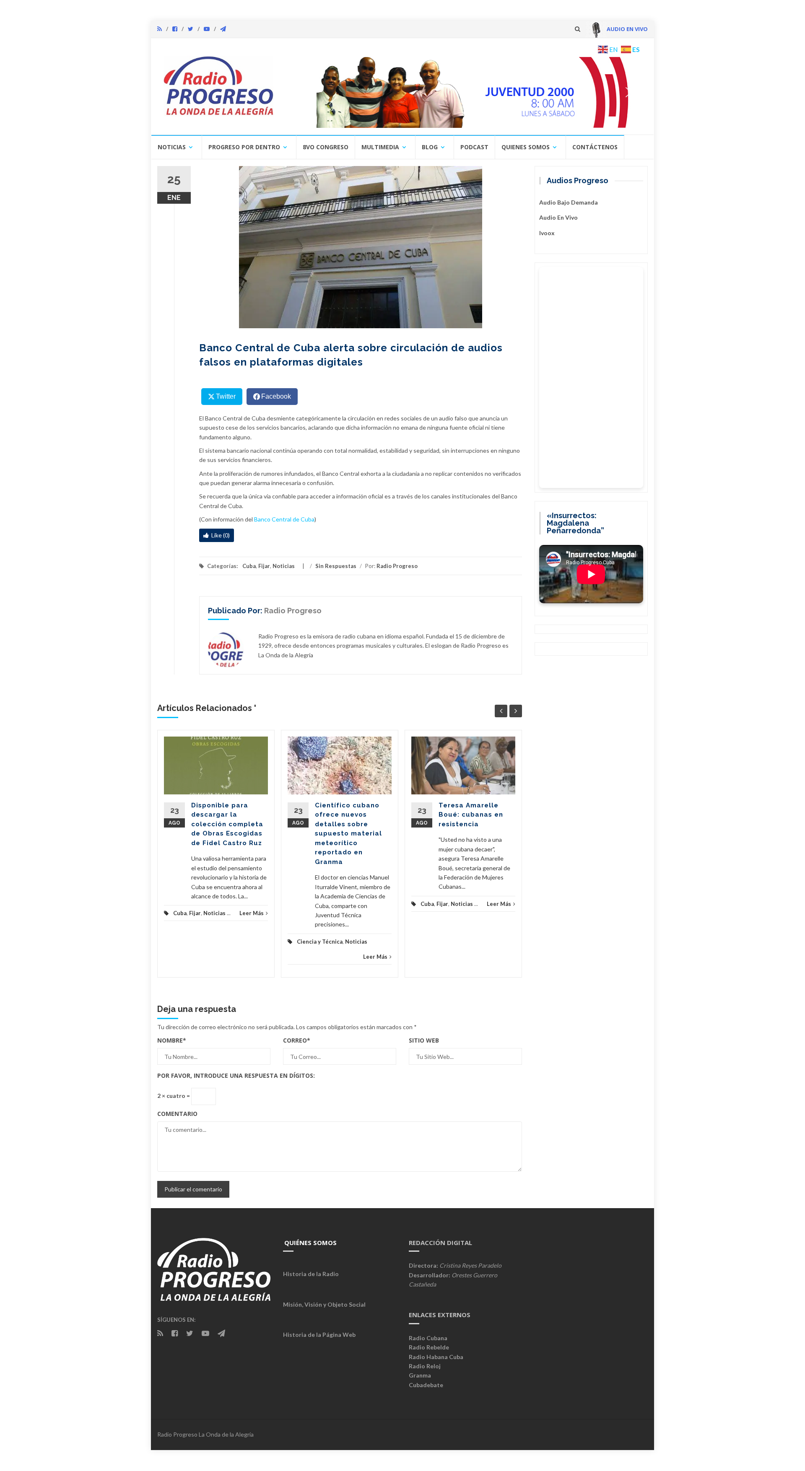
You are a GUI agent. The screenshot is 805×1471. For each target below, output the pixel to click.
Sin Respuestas (335, 566)
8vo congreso (325, 147)
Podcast (474, 147)
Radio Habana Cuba (436, 1356)
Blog (430, 147)
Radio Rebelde (429, 1347)
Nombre (171, 1040)
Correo (296, 1040)
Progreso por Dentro (244, 147)
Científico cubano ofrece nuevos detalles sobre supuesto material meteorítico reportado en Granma (348, 834)
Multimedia (380, 147)
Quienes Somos (525, 147)
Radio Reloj (425, 1366)
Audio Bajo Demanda (568, 202)
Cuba (249, 566)
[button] (464, 92)
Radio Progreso (397, 566)
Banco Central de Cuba (284, 519)
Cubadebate (426, 1384)
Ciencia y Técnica (320, 941)
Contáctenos (595, 147)
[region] (464, 92)
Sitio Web (424, 1040)
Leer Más (251, 913)
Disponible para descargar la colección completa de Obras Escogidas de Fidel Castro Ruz (227, 824)
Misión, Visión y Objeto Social (324, 1304)
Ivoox (547, 232)
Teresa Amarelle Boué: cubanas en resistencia (471, 815)
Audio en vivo (558, 217)
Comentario (177, 1114)
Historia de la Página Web (319, 1334)
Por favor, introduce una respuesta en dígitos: (236, 1075)
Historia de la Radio (311, 1273)
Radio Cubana (428, 1337)
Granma (420, 1375)
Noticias (172, 147)
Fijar (264, 566)
